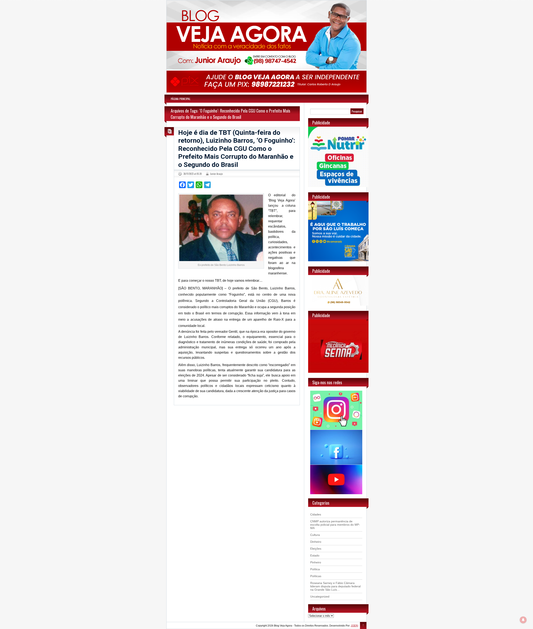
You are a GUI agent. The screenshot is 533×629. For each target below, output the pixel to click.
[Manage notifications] (523, 619)
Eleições (315, 548)
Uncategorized (319, 596)
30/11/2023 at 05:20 (192, 173)
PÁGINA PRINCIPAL (181, 98)
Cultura (315, 534)
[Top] (363, 625)
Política (315, 569)
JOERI (354, 625)
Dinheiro (315, 541)
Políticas (315, 576)
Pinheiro (315, 562)
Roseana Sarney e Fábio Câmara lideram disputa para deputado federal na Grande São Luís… (335, 586)
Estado (314, 555)
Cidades (315, 514)
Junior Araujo (216, 173)
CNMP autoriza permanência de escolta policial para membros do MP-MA (335, 525)
